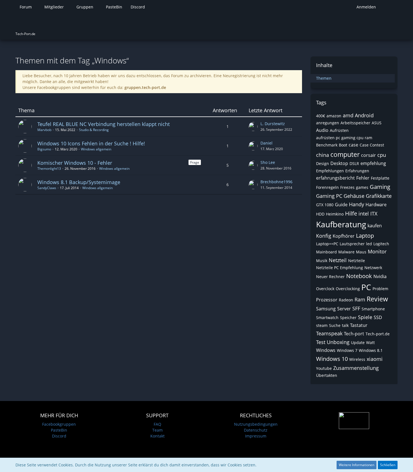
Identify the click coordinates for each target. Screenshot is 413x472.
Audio (322, 130)
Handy (356, 204)
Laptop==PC (327, 243)
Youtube (324, 368)
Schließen (387, 464)
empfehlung (373, 163)
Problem (380, 288)
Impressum (255, 436)
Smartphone (373, 308)
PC (366, 287)
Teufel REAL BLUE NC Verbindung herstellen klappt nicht (103, 124)
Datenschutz (255, 430)
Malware (346, 252)
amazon (333, 115)
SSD (378, 317)
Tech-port (354, 334)
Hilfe (351, 213)
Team (157, 430)
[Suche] (389, 7)
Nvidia (380, 276)
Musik (321, 260)
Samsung (326, 309)
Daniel (266, 143)
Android (364, 115)
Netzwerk (373, 267)
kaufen (374, 226)
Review (377, 298)
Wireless (357, 359)
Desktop (339, 163)
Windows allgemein (96, 149)
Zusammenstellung (356, 368)
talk (345, 325)
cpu (381, 155)
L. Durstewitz (272, 123)
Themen (324, 78)
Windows (325, 350)
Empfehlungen (330, 170)
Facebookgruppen (59, 424)
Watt (370, 342)
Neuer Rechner (330, 276)
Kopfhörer (344, 236)
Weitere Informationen (356, 464)
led (369, 243)
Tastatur (358, 325)
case (353, 145)
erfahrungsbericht (335, 178)
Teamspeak (329, 333)
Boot (343, 145)
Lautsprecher (352, 243)
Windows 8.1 (371, 350)
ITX (373, 213)
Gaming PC (329, 196)
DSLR (354, 163)
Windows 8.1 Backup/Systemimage (78, 182)
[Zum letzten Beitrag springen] (253, 126)
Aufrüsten (339, 130)
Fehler (362, 178)
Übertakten (326, 375)
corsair (368, 155)
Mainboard (326, 252)
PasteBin (59, 430)
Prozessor (326, 300)
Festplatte (380, 178)
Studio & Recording (94, 129)
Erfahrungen (357, 170)
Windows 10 (332, 359)
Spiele (365, 317)
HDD (320, 214)
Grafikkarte (379, 196)
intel (363, 213)
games (362, 187)
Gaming (380, 187)
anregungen (327, 122)
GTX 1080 (324, 204)
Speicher (348, 317)
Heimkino (335, 214)
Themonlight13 (49, 168)
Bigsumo (44, 149)
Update (358, 342)
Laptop (365, 235)
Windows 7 (347, 350)
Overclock (325, 288)
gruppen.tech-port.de (145, 87)
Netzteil (338, 260)
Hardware (376, 204)
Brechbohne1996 (276, 181)
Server (344, 309)
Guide (341, 204)
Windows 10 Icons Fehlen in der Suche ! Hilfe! (91, 143)
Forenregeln (327, 187)
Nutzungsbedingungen (256, 424)
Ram (360, 299)
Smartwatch (327, 317)
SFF (356, 308)
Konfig (323, 235)
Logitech (381, 243)
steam (322, 325)
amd (348, 115)
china (322, 155)
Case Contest (372, 145)
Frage (194, 162)
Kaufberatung (341, 224)
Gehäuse (354, 196)
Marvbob (44, 129)
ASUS (377, 122)
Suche (335, 325)
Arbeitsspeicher (355, 122)
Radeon (346, 300)
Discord (59, 436)
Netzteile (356, 260)
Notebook (359, 276)
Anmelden (366, 7)
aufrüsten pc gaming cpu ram (344, 137)
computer (345, 154)
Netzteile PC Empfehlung (339, 267)
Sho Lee (267, 162)
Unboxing (338, 342)
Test (320, 342)
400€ (320, 115)
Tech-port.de (378, 333)
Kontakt (157, 436)
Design (322, 163)
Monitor (377, 251)
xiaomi (375, 359)
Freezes (347, 187)
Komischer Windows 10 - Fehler (74, 162)
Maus (361, 252)
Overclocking (348, 288)
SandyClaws (46, 187)
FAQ (157, 424)
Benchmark (326, 145)
